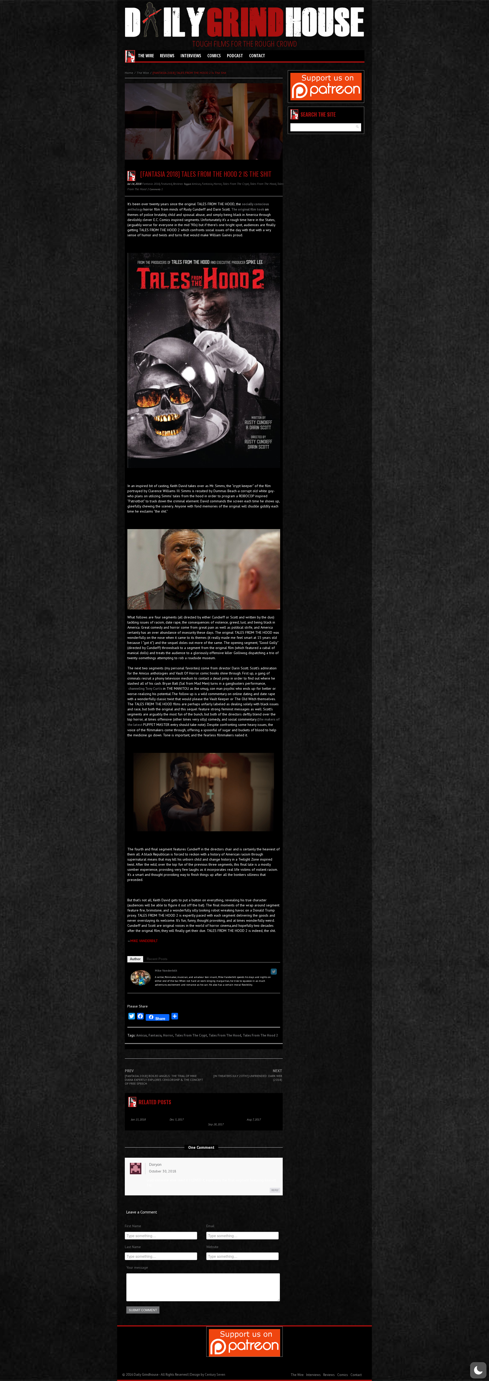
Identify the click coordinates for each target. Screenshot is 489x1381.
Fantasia (207, 184)
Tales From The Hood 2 (260, 1035)
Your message (137, 1267)
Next (247, 1075)
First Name (133, 1226)
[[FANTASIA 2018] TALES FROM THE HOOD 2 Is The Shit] (204, 125)
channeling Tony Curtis (145, 688)
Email (210, 1226)
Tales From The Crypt (236, 184)
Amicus (196, 184)
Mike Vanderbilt (166, 970)
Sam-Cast (250, 1113)
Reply (274, 1190)
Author (135, 959)
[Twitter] (274, 972)
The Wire (146, 56)
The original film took (248, 209)
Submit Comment (143, 1310)
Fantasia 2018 (151, 184)
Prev (164, 1077)
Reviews (167, 56)
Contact (257, 56)
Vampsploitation (140, 1113)
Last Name (133, 1247)
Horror (217, 184)
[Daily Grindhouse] (244, 20)
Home (129, 73)
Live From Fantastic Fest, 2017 (219, 1116)
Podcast (235, 56)
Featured (166, 184)
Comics (214, 56)
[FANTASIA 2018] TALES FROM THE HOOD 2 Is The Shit (205, 173)
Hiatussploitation (180, 1113)
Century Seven (215, 1374)
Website (212, 1247)
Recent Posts (157, 959)
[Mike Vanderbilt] (140, 977)
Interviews (191, 56)
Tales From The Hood (263, 184)
